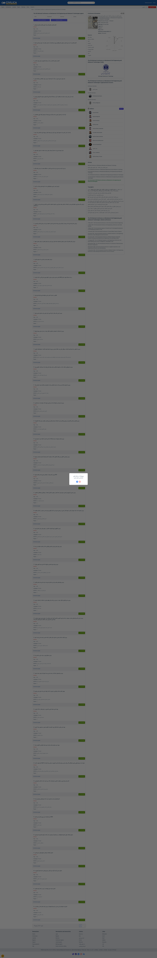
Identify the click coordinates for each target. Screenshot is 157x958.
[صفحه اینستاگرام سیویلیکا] (80, 482)
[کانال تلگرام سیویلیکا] (77, 482)
